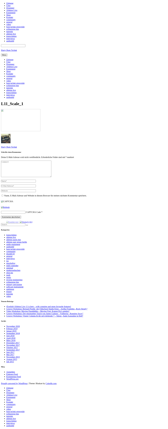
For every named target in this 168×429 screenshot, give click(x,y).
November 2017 (13, 345)
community (11, 76)
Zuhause (9, 59)
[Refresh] (5, 207)
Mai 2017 (10, 355)
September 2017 (13, 350)
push (8, 275)
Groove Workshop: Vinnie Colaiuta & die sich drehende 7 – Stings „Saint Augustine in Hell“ (44, 316)
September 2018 (13, 333)
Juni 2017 (10, 352)
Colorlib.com (51, 383)
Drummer (10, 64)
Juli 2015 (10, 362)
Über (8, 62)
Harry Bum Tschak (9, 50)
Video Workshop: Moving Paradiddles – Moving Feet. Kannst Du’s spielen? (37, 311)
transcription (11, 92)
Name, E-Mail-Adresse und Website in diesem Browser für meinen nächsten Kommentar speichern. (45, 196)
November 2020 (13, 326)
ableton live (11, 90)
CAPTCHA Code (33, 212)
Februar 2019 (11, 329)
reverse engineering (14, 280)
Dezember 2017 (13, 343)
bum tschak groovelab (15, 83)
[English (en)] (12, 222)
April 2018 (10, 338)
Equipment (10, 69)
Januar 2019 (11, 331)
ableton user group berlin (16, 242)
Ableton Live (11, 67)
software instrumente (14, 287)
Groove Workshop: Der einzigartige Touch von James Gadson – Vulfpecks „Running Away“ (44, 313)
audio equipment (13, 244)
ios (7, 261)
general (9, 78)
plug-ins (9, 273)
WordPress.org (12, 379)
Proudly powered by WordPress (14, 383)
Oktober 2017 (12, 347)
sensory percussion (14, 284)
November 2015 (13, 357)
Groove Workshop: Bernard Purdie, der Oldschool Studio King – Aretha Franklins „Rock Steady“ (47, 309)
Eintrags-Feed (12, 374)
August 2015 (11, 359)
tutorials (9, 88)
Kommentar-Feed (13, 377)
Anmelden (10, 372)
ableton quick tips (13, 240)
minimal (9, 268)
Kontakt (9, 74)
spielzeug (10, 289)
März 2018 (10, 340)
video (8, 81)
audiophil (10, 97)
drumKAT (10, 254)
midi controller (12, 266)
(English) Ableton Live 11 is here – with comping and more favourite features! (38, 306)
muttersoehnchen (13, 270)
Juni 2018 (10, 336)
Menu (4, 55)
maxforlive (10, 263)
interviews (10, 95)
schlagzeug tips (12, 85)
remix (8, 277)
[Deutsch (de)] (26, 222)
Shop (8, 71)
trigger (9, 291)
